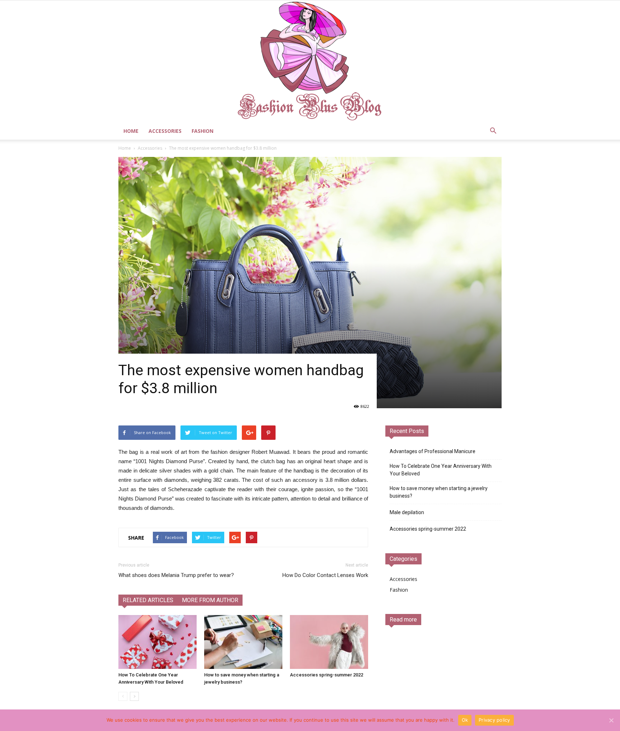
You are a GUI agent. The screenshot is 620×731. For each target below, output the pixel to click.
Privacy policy (494, 720)
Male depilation (407, 512)
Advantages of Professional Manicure (432, 451)
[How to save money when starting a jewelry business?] (243, 642)
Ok (465, 720)
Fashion (202, 130)
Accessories (165, 130)
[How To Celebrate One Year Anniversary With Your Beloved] (157, 642)
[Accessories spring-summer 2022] (329, 642)
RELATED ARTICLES (148, 600)
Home (130, 130)
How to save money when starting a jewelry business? (439, 492)
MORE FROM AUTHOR (210, 600)
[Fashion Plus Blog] (310, 61)
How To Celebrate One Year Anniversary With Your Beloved (441, 469)
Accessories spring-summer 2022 (326, 675)
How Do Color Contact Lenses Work (325, 575)
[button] (493, 131)
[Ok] (611, 720)
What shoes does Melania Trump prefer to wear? (176, 575)
